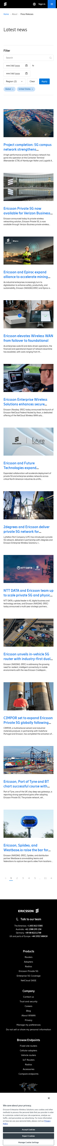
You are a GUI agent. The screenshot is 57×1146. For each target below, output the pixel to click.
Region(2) (11, 81)
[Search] (50, 57)
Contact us (28, 996)
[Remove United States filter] (32, 89)
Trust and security (28, 1001)
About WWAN (28, 1015)
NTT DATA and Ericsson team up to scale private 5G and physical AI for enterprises (28, 595)
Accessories (28, 1069)
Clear (32, 81)
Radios (28, 966)
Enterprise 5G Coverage (28, 975)
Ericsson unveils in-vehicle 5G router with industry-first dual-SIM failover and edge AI (28, 659)
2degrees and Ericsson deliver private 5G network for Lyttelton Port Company (27, 531)
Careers (28, 1006)
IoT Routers (28, 1059)
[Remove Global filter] (13, 89)
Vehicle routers (28, 1055)
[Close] (49, 1098)
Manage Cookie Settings (28, 1142)
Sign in (41, 4)
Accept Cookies (28, 1129)
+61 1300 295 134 (33, 929)
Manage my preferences (29, 1024)
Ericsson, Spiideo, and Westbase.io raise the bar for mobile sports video (26, 850)
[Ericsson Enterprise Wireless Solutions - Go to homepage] (5, 4)
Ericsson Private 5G (28, 971)
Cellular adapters (28, 1050)
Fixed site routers (28, 1045)
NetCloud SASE (28, 980)
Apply (44, 81)
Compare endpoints (28, 1073)
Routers (28, 957)
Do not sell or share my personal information (28, 1029)
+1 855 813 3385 (35, 926)
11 (45, 878)
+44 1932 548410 (39, 936)
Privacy (28, 1020)
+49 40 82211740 (33, 933)
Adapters (28, 961)
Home (6, 14)
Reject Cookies (28, 1136)
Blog (28, 1010)
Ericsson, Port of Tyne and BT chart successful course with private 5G (26, 786)
